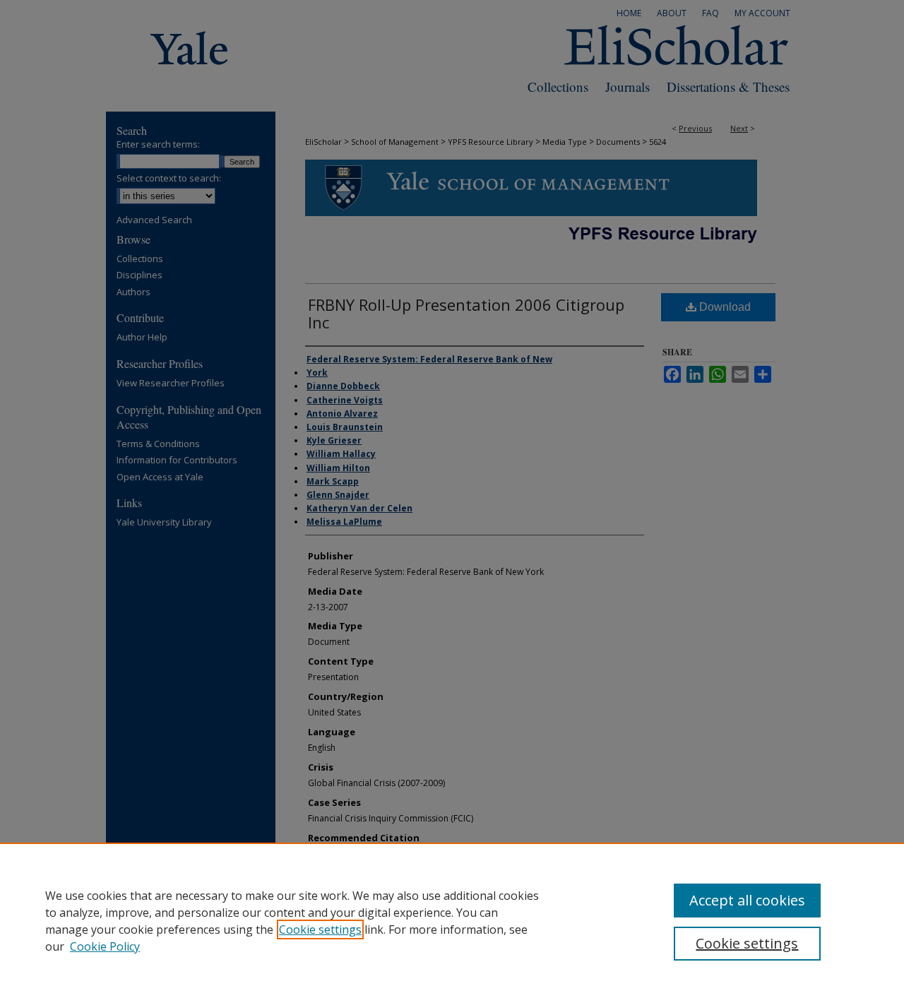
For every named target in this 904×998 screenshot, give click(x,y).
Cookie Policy (105, 946)
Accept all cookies (747, 900)
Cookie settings (320, 929)
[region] (452, 920)
